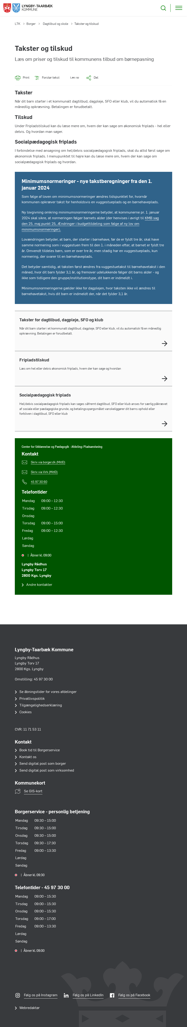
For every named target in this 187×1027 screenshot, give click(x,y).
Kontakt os (27, 757)
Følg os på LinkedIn (88, 995)
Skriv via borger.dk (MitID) (48, 462)
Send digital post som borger (42, 764)
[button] (71, 78)
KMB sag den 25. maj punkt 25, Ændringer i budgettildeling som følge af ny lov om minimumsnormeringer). (90, 224)
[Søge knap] (163, 8)
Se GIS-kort (33, 791)
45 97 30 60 (39, 482)
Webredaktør (29, 1008)
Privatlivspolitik (32, 699)
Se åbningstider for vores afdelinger (48, 692)
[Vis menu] (179, 8)
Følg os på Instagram (40, 995)
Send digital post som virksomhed (46, 770)
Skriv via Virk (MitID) (44, 472)
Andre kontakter (39, 585)
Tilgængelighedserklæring (40, 705)
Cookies (25, 712)
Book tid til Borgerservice (39, 750)
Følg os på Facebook (134, 995)
